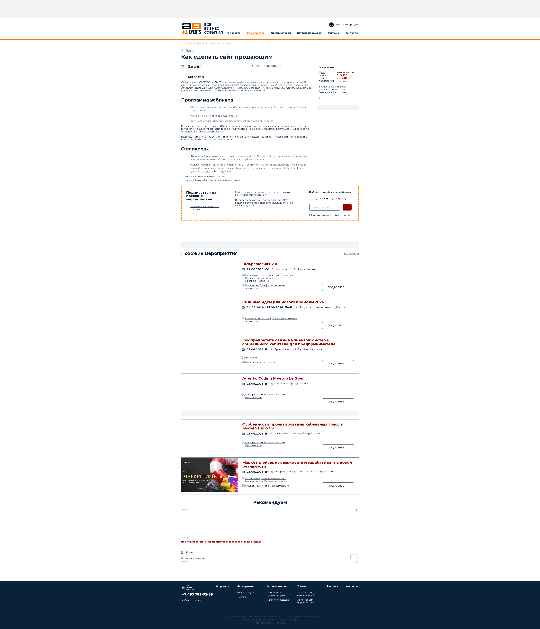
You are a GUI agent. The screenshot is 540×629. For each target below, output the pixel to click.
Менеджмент (267, 362)
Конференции (245, 592)
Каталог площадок (309, 33)
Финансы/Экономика (258, 318)
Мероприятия (256, 33)
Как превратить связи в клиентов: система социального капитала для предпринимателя (289, 342)
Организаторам (281, 33)
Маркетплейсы (254, 481)
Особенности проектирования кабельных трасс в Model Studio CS (292, 426)
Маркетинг (189, 176)
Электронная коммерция (274, 485)
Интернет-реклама (212, 180)
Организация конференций (305, 594)
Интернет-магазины (231, 180)
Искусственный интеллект (261, 278)
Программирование (257, 281)
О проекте (233, 33)
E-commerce (252, 478)
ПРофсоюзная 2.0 (259, 264)
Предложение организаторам (276, 594)
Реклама (333, 33)
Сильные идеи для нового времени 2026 (283, 302)
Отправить (347, 207)
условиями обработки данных (336, 215)
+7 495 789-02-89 (197, 594)
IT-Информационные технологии (210, 176)
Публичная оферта (289, 619)
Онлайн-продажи (274, 481)
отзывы (342, 81)
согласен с (331, 215)
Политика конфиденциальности (257, 619)
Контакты (352, 33)
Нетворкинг (252, 275)
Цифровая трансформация (277, 275)
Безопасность (253, 397)
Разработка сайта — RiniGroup (270, 623)
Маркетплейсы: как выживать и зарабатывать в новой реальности (297, 464)
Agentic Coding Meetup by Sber (273, 378)
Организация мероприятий (305, 601)
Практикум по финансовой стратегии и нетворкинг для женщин (222, 541)
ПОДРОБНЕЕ (336, 287)
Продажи (199, 180)
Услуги (301, 586)
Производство (253, 445)
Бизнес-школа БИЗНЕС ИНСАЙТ (345, 75)
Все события (351, 253)
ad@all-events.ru (192, 600)
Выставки (242, 597)
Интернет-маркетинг (273, 478)
